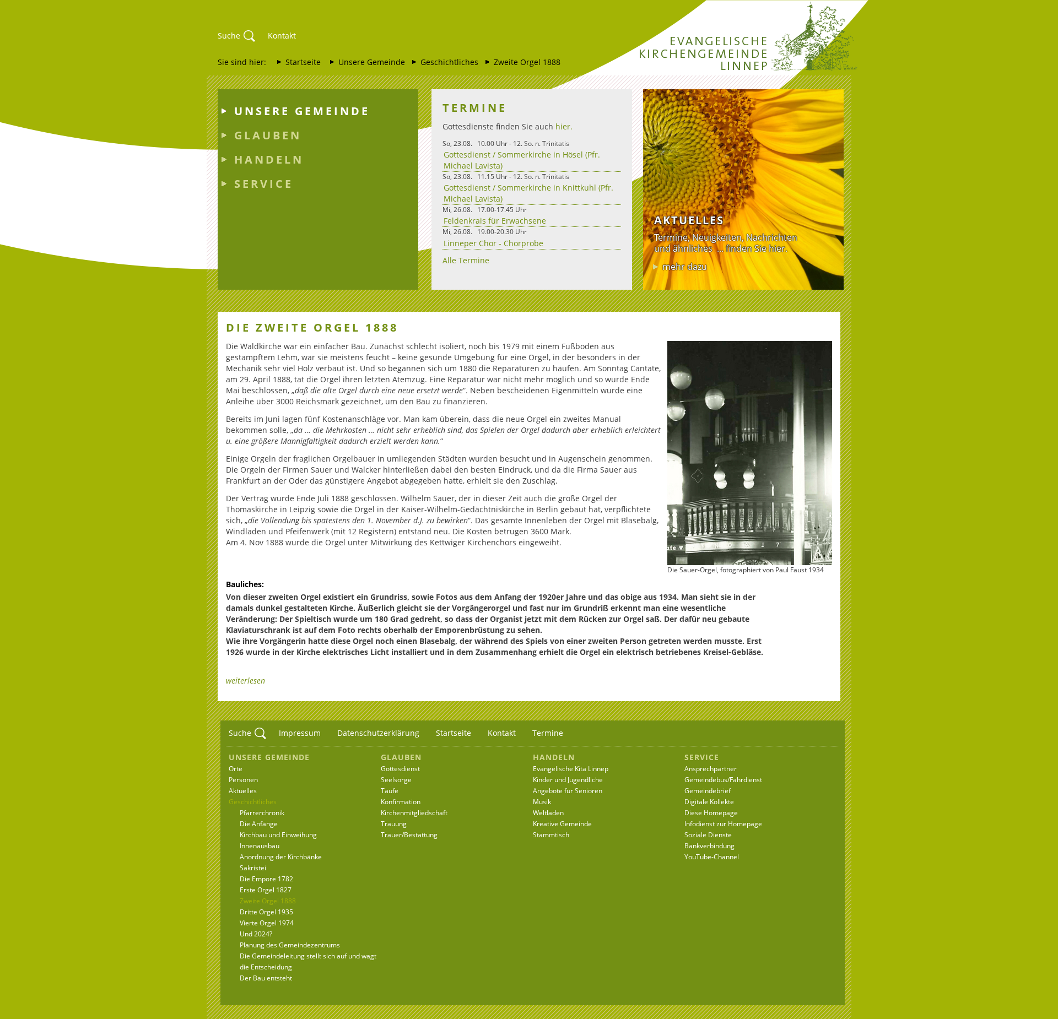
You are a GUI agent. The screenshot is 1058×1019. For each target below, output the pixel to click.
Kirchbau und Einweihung (278, 834)
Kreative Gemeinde (562, 823)
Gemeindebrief (707, 790)
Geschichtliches (449, 62)
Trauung (394, 823)
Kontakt (282, 35)
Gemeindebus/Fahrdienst (723, 779)
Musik (542, 801)
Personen (243, 779)
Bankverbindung (709, 845)
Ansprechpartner (710, 768)
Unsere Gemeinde (371, 62)
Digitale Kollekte (709, 801)
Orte (235, 768)
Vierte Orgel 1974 (267, 923)
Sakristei (253, 867)
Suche (229, 35)
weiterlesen (245, 680)
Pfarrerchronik (262, 812)
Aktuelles (243, 790)
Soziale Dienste (708, 834)
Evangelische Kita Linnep (570, 768)
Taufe (389, 790)
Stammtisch (551, 834)
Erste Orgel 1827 (266, 890)
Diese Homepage (711, 812)
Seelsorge (396, 779)
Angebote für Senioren (567, 790)
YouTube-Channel (711, 856)
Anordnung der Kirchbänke (281, 856)
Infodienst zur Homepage (723, 823)
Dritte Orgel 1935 (266, 912)
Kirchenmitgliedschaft (414, 812)
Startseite (303, 62)
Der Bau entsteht (266, 978)
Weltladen (548, 812)
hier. (564, 126)
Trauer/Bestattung (409, 834)
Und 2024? (256, 934)
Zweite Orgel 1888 (527, 62)
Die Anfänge (259, 823)
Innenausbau (259, 845)
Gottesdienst (400, 768)
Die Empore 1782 (266, 879)
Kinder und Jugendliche (568, 779)
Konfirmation (400, 801)
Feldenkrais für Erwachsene (495, 220)
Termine (547, 733)
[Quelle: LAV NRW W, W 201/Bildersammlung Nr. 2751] (749, 453)
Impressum (300, 733)
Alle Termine (465, 260)
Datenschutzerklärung (378, 733)
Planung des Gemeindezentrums (290, 945)
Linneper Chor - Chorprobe (493, 243)
